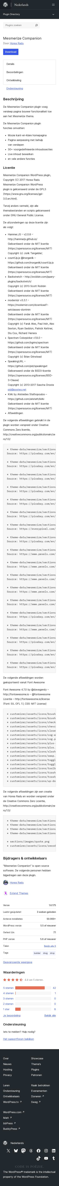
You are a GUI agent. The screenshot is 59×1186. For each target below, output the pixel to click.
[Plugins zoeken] (36, 25)
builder (37, 953)
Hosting (7, 1069)
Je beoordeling (11, 1015)
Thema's (36, 1064)
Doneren (37, 1096)
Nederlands (17, 1143)
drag (45, 953)
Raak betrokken (40, 1085)
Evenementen (39, 1090)
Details (10, 64)
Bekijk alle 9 (50, 946)
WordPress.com (14, 1112)
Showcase (37, 1058)
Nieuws (7, 1064)
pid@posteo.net (17, 389)
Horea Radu (17, 43)
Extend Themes (19, 893)
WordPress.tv (12, 1102)
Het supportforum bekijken (18, 1039)
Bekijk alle (50, 1015)
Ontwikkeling (13, 80)
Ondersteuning (14, 88)
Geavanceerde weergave (17, 962)
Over (6, 1058)
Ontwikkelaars (11, 1096)
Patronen (36, 1075)
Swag (36, 1102)
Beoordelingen (14, 72)
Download (10, 51)
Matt (7, 1117)
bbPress (9, 1123)
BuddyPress (11, 1128)
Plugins (35, 1069)
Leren (6, 1085)
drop (52, 953)
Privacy (7, 1075)
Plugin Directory (11, 14)
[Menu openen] (54, 4)
